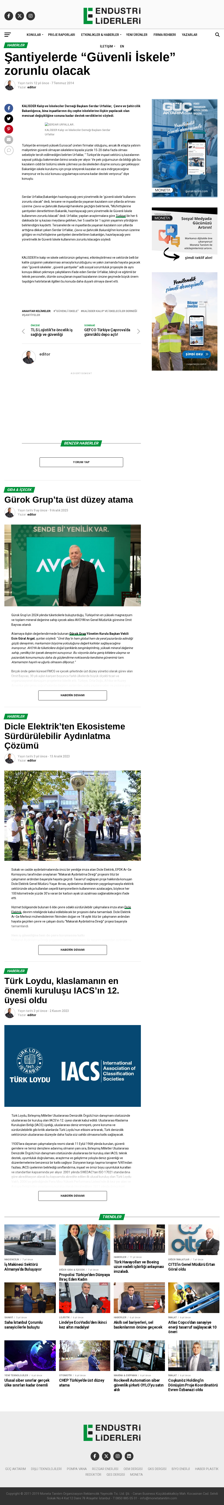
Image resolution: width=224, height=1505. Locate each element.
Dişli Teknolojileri (46, 1469)
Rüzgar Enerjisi (105, 1469)
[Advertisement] (81, 406)
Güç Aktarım (15, 1469)
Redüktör (93, 1475)
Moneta (136, 1475)
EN (122, 46)
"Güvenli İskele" (67, 311)
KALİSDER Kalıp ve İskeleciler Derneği (109, 311)
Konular (34, 35)
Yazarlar (189, 35)
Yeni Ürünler (136, 35)
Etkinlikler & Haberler (100, 35)
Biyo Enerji (181, 1469)
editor (31, 87)
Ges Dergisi (116, 1475)
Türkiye (121, 216)
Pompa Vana (77, 1469)
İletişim (106, 46)
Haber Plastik (207, 1469)
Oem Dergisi (133, 1469)
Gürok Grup (77, 633)
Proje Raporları (61, 35)
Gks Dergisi (157, 1469)
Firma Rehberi (165, 35)
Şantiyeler (32, 315)
